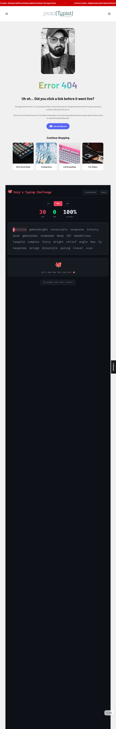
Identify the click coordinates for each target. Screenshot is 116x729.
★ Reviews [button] (114, 367)
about (103, 192)
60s (67, 204)
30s (58, 204)
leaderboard (90, 192)
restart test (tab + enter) (59, 282)
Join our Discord (59, 126)
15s (48, 204)
